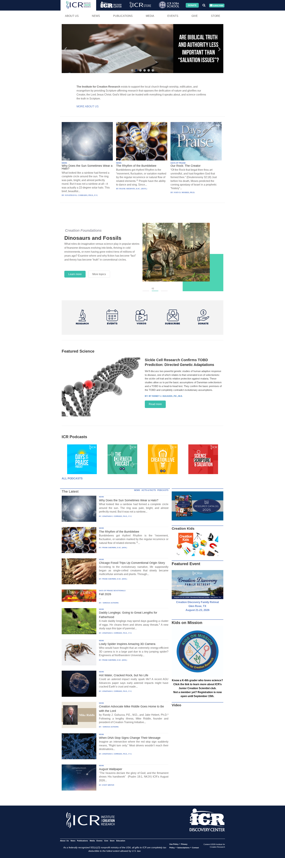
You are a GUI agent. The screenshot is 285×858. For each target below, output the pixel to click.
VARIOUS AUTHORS (110, 603)
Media (150, 16)
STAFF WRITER (108, 785)
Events (172, 16)
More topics (99, 274)
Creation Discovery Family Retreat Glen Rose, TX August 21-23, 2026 (197, 606)
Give (194, 16)
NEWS (64, 163)
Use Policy (173, 844)
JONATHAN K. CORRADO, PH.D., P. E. (117, 516)
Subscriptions (183, 848)
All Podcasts (72, 478)
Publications (123, 16)
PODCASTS (162, 490)
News (96, 16)
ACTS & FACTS (149, 490)
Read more (155, 404)
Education (120, 841)
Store (215, 16)
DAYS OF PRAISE (178, 163)
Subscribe (217, 5)
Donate (192, 5)
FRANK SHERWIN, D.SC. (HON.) (114, 547)
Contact (195, 848)
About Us (72, 16)
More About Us (88, 106)
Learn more (75, 274)
